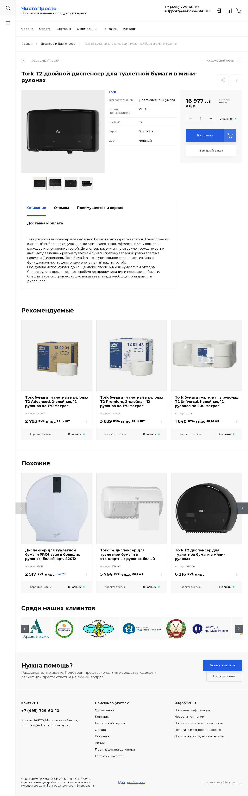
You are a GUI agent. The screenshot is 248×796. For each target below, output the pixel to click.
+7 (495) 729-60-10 (182, 7)
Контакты (109, 29)
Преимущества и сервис (100, 208)
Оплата (45, 29)
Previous (25, 629)
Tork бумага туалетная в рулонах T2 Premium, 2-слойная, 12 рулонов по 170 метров (131, 401)
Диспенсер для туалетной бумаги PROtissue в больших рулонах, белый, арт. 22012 (52, 554)
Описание (36, 208)
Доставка (63, 29)
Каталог (129, 29)
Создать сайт (211, 782)
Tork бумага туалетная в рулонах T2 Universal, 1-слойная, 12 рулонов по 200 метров (206, 401)
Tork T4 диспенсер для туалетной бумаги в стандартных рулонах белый (127, 554)
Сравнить (236, 80)
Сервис (27, 29)
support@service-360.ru (187, 11)
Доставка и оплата (45, 223)
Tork (112, 92)
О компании (87, 29)
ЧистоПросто (39, 8)
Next (239, 629)
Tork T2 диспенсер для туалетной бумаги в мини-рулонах (200, 554)
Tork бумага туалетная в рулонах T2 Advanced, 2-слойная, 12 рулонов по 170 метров (56, 401)
